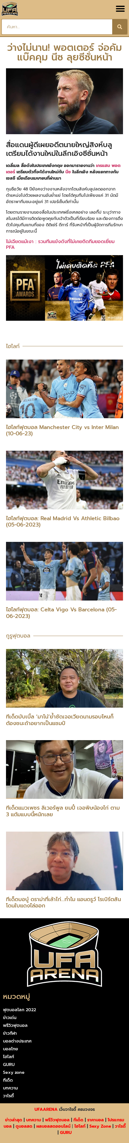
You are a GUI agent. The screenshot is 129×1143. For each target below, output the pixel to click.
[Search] (119, 26)
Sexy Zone (100, 1126)
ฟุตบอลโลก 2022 (19, 1010)
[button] (120, 9)
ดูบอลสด (24, 1126)
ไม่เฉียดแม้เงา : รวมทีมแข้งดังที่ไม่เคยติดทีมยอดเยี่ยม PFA (60, 244)
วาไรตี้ (8, 1096)
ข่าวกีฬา (10, 1033)
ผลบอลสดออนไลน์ (53, 1126)
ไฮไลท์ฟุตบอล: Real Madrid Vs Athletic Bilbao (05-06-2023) (63, 521)
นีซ (68, 172)
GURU (9, 1064)
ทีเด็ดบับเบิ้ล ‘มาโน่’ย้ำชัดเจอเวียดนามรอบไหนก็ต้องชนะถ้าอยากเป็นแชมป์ (60, 720)
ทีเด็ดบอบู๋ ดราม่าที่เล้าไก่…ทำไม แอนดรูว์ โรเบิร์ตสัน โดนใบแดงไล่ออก (63, 902)
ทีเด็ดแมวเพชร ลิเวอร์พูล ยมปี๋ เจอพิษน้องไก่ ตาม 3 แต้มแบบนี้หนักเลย (63, 811)
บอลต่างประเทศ (17, 1041)
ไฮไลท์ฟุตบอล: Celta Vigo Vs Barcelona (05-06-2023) (61, 612)
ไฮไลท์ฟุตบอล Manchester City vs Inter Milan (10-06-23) (62, 430)
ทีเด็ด (8, 1080)
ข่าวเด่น (9, 1018)
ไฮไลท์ (8, 1057)
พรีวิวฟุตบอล (15, 1025)
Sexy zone (14, 1072)
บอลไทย (10, 1049)
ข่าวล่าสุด (13, 1120)
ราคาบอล (95, 1120)
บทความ (10, 1088)
